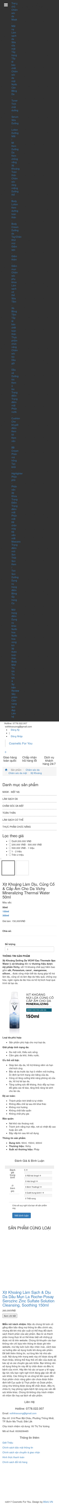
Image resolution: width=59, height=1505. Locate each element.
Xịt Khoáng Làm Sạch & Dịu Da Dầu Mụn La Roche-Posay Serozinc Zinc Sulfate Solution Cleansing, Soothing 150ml (28, 1298)
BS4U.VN (48, 1501)
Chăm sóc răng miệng (14, 183)
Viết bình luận (21, 1215)
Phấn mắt (14, 517)
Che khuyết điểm (14, 425)
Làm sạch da (13, 36)
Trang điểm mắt (14, 509)
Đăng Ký (15, 729)
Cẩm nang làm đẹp (14, 705)
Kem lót (13, 433)
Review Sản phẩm (15, 694)
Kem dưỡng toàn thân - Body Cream (15, 217)
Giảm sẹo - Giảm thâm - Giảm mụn (14, 258)
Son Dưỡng (15, 575)
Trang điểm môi (14, 548)
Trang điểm (14, 394)
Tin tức (13, 669)
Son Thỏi (13, 556)
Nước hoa (14, 630)
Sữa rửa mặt (13, 45)
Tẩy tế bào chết (13, 63)
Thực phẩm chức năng (14, 342)
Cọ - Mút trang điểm (14, 609)
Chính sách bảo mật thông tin (17, 1447)
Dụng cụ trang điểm (14, 585)
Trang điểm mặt (14, 402)
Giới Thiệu (7, 1442)
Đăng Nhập (17, 736)
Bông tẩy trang (14, 596)
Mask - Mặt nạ (14, 24)
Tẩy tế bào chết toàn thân (13, 326)
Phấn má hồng (14, 457)
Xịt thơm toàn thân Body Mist (14, 656)
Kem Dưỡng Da (15, 149)
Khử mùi (13, 241)
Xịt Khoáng (15, 167)
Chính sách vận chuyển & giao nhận (21, 1452)
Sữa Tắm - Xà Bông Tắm (14, 306)
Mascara (15, 541)
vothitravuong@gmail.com (23, 1413)
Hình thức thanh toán (13, 1457)
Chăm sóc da (14, 13)
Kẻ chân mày (14, 525)
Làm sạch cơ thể (12, 819)
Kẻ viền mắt (13, 535)
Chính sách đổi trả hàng (14, 1462)
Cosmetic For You (20, 743)
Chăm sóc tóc (14, 353)
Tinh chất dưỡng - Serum (14, 110)
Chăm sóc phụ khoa (14, 277)
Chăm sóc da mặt (17, 773)
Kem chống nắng (14, 159)
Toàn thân (14, 173)
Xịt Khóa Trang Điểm (14, 497)
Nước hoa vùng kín (14, 640)
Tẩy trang (14, 53)
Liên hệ (13, 715)
